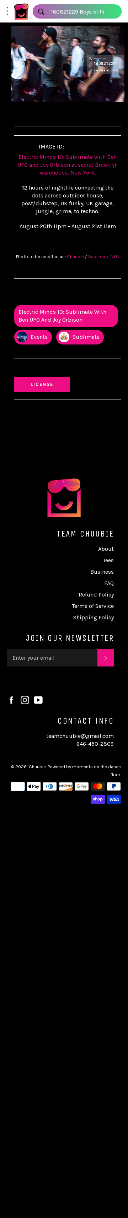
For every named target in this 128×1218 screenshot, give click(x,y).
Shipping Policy (93, 617)
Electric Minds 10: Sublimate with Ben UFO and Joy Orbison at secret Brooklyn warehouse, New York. (67, 164)
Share (27, 113)
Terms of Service (93, 606)
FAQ (109, 583)
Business (102, 571)
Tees (108, 560)
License (49, 384)
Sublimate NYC (103, 256)
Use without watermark (50, 369)
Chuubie (75, 256)
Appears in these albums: (51, 297)
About (106, 548)
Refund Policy (96, 594)
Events (38, 336)
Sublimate (85, 336)
